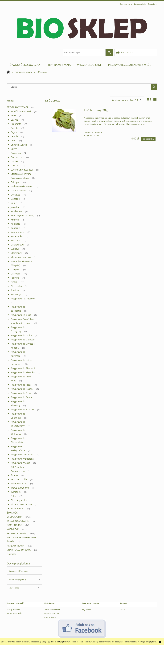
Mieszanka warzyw (21, 257)
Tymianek (16, 491)
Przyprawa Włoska (20, 462)
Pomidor (15, 290)
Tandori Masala (19, 483)
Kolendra (15, 223)
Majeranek (16, 252)
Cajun (14, 132)
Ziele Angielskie (19, 500)
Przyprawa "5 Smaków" (23, 298)
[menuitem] (25, 64)
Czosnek (15, 165)
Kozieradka (17, 236)
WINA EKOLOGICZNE (18, 520)
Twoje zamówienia (52, 609)
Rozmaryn (16, 294)
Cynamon (16, 153)
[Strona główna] (82, 27)
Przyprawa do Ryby (21, 393)
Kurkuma (15, 240)
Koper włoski (17, 232)
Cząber (14, 161)
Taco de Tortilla (19, 479)
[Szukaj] (154, 87)
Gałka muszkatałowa (22, 186)
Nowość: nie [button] (14, 588)
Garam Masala (18, 190)
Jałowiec (15, 207)
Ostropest (16, 273)
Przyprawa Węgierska (22, 458)
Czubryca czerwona (21, 173)
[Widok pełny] (154, 99)
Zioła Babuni (17, 508)
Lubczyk (15, 248)
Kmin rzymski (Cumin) (22, 215)
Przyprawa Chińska (21, 314)
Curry (14, 148)
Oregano (15, 269)
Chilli (13, 140)
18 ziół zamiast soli (21, 111)
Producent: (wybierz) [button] (17, 579)
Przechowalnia (50, 617)
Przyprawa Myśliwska (22, 454)
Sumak (14, 475)
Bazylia (14, 119)
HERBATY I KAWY (16, 545)
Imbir (13, 202)
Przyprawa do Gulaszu (23, 339)
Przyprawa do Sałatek (22, 397)
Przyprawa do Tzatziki (22, 409)
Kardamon (16, 211)
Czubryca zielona (20, 178)
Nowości (11, 553)
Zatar (13, 496)
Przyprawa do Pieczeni (23, 368)
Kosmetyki (13, 529)
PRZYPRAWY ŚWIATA (17, 107)
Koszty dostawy (13, 609)
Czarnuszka (17, 157)
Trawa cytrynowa (20, 487)
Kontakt (123, 609)
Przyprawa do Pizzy (21, 384)
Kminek (15, 219)
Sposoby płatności (14, 613)
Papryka (15, 277)
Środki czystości (17, 533)
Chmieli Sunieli (19, 144)
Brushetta (16, 123)
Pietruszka (16, 286)
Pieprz (14, 281)
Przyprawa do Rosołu (22, 388)
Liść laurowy (17, 244)
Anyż (13, 115)
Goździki (15, 198)
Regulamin (86, 609)
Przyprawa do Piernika (23, 372)
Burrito (14, 128)
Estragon (15, 182)
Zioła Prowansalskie (21, 504)
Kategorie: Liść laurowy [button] (18, 571)
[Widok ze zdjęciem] (149, 99)
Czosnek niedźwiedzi (22, 169)
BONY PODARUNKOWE (19, 549)
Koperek (15, 227)
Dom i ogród (14, 525)
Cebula (14, 136)
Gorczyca (15, 194)
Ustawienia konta (51, 613)
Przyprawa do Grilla (21, 335)
